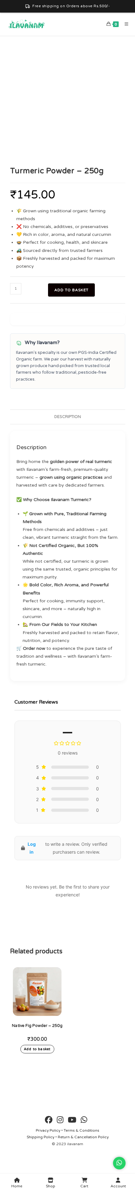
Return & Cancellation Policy (83, 1137)
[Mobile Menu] (124, 24)
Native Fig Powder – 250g (37, 1025)
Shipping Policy (40, 1137)
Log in (32, 848)
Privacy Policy (48, 1130)
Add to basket (71, 290)
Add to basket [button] (37, 1049)
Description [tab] (67, 416)
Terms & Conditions (81, 1130)
